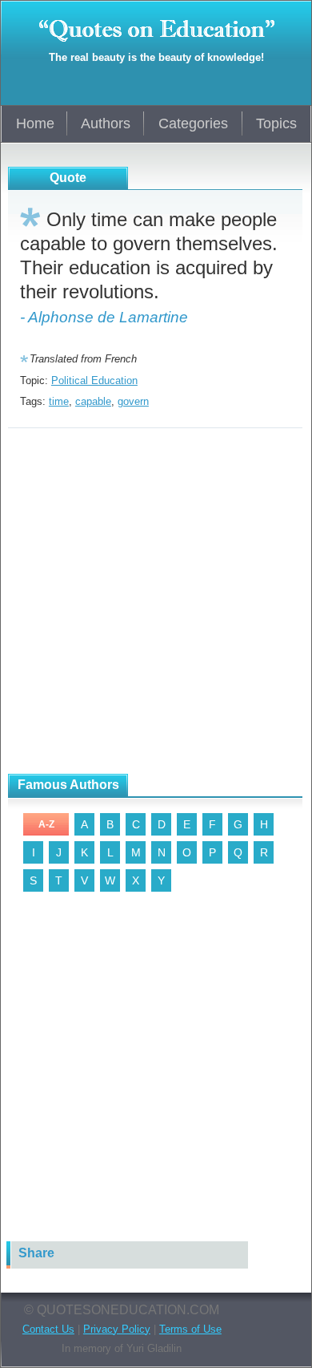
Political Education (94, 380)
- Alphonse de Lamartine (104, 317)
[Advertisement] (156, 601)
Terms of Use (190, 1329)
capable (93, 401)
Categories (193, 123)
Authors (105, 123)
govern (133, 401)
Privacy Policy (116, 1329)
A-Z (46, 824)
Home (35, 123)
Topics (276, 123)
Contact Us (48, 1329)
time (59, 401)
